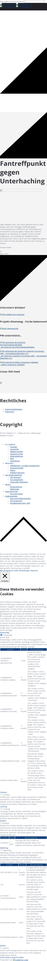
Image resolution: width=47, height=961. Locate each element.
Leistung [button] (3, 806)
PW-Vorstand (15, 477)
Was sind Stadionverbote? (20, 498)
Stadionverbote (11, 496)
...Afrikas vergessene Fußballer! (12, 364)
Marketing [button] (4, 848)
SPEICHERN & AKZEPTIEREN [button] (12, 957)
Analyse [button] (3, 821)
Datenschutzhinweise (13, 409)
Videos (12, 470)
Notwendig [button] (4, 632)
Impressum (9, 411)
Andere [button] (3, 945)
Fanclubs (13, 447)
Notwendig (7, 635)
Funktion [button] (3, 792)
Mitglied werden (16, 451)
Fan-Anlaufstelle (16, 480)
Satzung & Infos (16, 454)
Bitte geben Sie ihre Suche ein (12, 1)
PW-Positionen (16, 501)
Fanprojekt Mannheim (19, 482)
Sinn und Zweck (16, 494)
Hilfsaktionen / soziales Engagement (24, 465)
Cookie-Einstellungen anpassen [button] (25, 570)
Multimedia (14, 489)
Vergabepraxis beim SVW (20, 503)
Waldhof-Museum (17, 472)
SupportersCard (11, 491)
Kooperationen (16, 487)
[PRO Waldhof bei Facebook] (12, 314)
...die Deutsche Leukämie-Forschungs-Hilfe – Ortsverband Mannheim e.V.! (23, 357)
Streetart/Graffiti (16, 468)
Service (8, 484)
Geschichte (14, 449)
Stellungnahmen (16, 456)
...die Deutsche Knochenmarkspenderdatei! (17, 347)
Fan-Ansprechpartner (13, 475)
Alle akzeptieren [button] (6, 570)
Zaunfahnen (15, 461)
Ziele (12, 458)
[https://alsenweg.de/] (9, 328)
